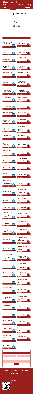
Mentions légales (14, 370)
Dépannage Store (5, 370)
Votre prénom (19, 354)
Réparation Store (28, 7)
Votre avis (5, 359)
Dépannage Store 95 (5, 7)
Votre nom (5, 354)
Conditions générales (25, 370)
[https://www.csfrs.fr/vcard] (6, 386)
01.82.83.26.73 (17, 379)
